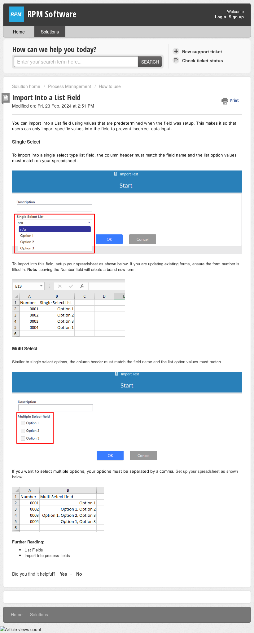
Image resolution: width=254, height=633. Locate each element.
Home (19, 32)
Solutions (50, 32)
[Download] (115, 318)
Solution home (27, 86)
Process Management (69, 86)
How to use (110, 86)
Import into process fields (47, 555)
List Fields (33, 550)
